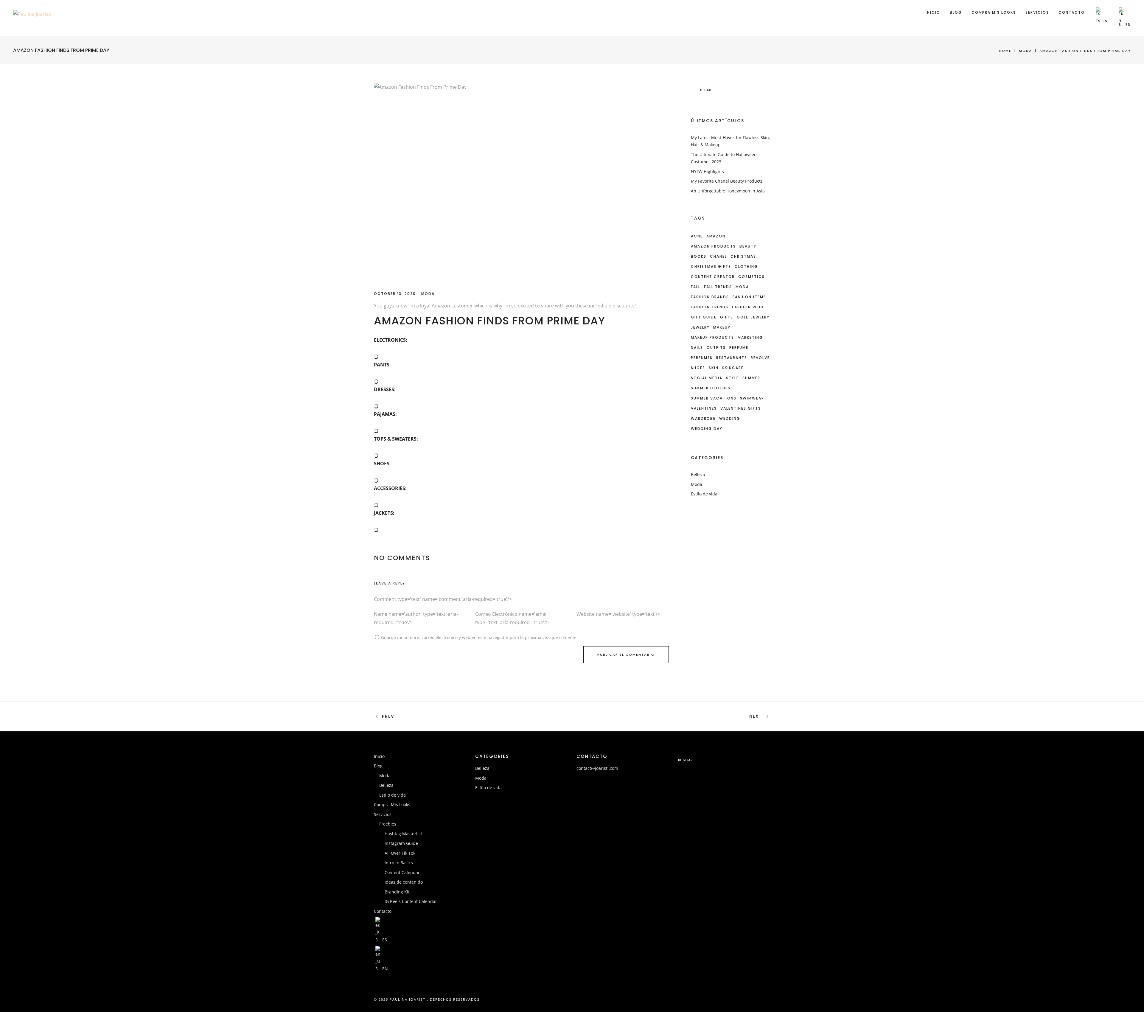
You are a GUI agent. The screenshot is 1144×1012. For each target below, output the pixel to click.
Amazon (715, 236)
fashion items (749, 296)
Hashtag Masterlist (403, 834)
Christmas (743, 256)
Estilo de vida (704, 494)
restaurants (731, 357)
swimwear (752, 398)
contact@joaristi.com (597, 768)
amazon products (713, 246)
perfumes (702, 357)
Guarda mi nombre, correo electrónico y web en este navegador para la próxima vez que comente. (479, 637)
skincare (733, 367)
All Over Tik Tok (400, 853)
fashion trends (709, 307)
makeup (721, 327)
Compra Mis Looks (994, 12)
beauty (747, 246)
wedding (729, 418)
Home (1005, 50)
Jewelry (700, 327)
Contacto (1071, 12)
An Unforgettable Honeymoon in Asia (728, 191)
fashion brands (710, 296)
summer (751, 377)
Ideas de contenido (404, 882)
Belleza (698, 474)
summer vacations (713, 398)
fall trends (718, 286)
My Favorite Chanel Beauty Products (727, 181)
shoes (698, 367)
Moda (1025, 50)
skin (714, 367)
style (732, 377)
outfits (716, 347)
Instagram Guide (401, 843)
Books (698, 256)
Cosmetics (751, 276)
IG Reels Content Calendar (411, 901)
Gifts (726, 317)
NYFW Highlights (707, 171)
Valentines (704, 408)
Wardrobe (703, 418)
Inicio (933, 12)
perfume (738, 347)
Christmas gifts (711, 266)
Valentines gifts (740, 408)
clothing (746, 266)
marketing (750, 337)
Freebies (387, 824)
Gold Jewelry (753, 317)
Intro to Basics (399, 862)
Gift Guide (703, 317)
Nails (697, 347)
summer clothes (710, 388)
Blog (956, 12)
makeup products (712, 337)
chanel (718, 256)
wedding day (706, 428)
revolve (760, 357)
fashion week (748, 307)
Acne (697, 236)
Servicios (1037, 12)
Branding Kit (397, 892)
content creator (713, 276)
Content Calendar (402, 872)
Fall (695, 286)
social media (706, 377)
